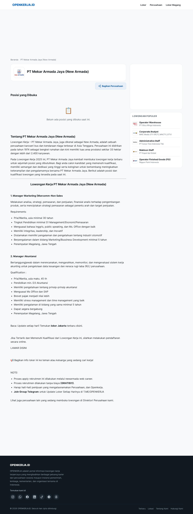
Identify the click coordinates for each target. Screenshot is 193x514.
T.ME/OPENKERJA (93, 391)
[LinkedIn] (34, 497)
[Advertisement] (96, 32)
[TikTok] (42, 497)
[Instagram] (13, 497)
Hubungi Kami (177, 509)
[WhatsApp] (20, 497)
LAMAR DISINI (19, 347)
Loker (143, 5)
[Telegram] (49, 497)
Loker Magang (173, 5)
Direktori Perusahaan (95, 400)
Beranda (14, 59)
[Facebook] (27, 497)
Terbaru (142, 509)
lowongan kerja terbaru (109, 159)
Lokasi (151, 509)
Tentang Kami (162, 509)
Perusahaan (156, 5)
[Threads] (56, 497)
